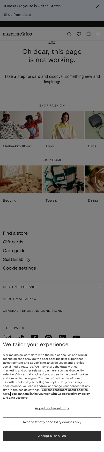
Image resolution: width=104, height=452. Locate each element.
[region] (52, 395)
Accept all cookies (52, 436)
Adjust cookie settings (52, 408)
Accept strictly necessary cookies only (52, 422)
